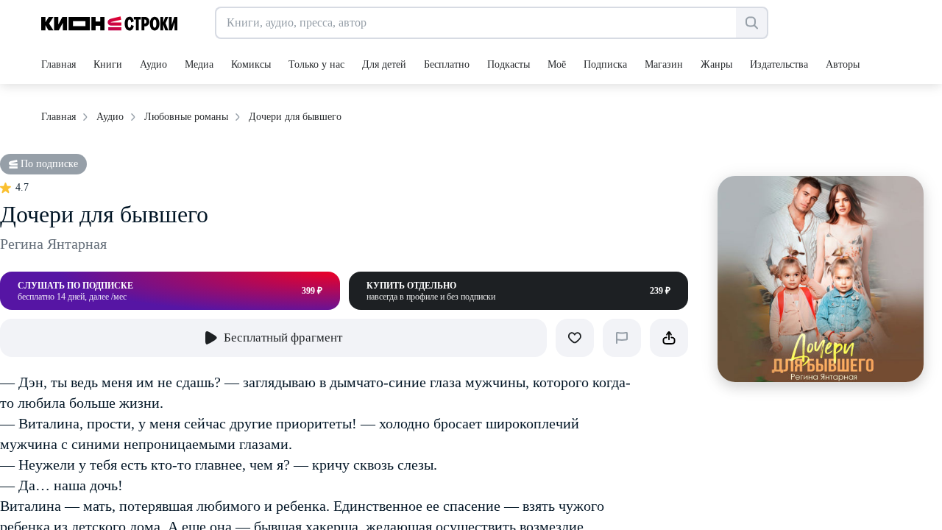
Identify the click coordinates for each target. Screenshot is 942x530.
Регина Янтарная (53, 244)
